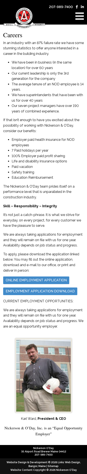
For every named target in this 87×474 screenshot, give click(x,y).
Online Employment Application (36, 280)
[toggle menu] (79, 16)
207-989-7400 (61, 7)
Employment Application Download (40, 291)
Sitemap (53, 466)
